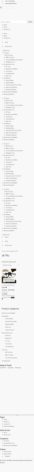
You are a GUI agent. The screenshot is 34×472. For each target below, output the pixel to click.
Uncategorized (6, 361)
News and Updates (9, 94)
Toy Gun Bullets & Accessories (14, 59)
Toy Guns (6, 53)
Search (30, 22)
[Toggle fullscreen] (7, 467)
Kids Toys (8, 76)
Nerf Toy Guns (9, 355)
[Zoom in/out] (2, 467)
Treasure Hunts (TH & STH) (13, 85)
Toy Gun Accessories (11, 357)
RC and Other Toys (9, 64)
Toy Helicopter (9, 346)
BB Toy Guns (9, 55)
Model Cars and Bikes (11, 69)
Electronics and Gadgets (10, 92)
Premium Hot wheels (11, 321)
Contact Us (7, 29)
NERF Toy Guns (10, 57)
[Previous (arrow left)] (2, 470)
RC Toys (8, 66)
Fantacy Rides (9, 80)
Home (5, 24)
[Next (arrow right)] (7, 470)
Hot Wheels (7, 78)
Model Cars (8, 338)
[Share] (12, 467)
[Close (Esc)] (16, 467)
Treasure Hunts (9, 330)
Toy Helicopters (10, 73)
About (5, 27)
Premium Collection (11, 89)
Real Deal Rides (10, 82)
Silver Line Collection (11, 87)
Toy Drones (9, 71)
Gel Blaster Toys (10, 62)
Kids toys (8, 335)
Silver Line (8, 327)
